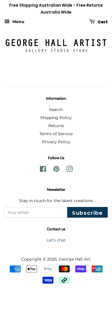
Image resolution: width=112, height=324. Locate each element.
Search (56, 109)
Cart (102, 22)
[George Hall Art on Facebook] (43, 170)
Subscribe (87, 212)
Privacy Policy (56, 141)
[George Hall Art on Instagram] (69, 170)
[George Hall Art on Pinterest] (56, 170)
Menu (17, 21)
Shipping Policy (56, 117)
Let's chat (56, 240)
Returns (56, 125)
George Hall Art (74, 259)
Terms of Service (56, 133)
